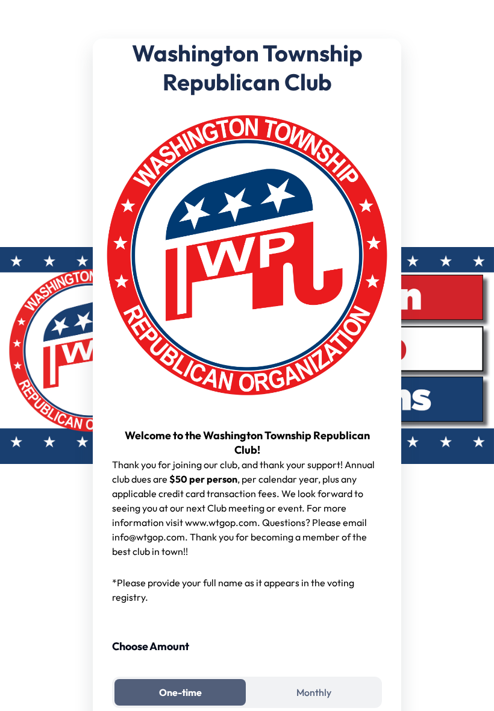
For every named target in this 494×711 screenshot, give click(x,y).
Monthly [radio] (313, 692)
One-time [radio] (180, 692)
